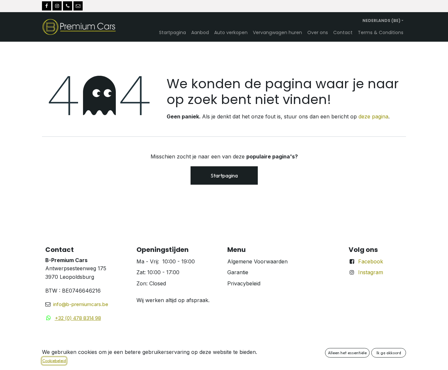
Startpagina (224, 175)
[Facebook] (46, 5)
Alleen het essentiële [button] (347, 352)
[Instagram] (57, 5)
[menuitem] (172, 32)
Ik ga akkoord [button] (389, 352)
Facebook (370, 261)
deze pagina (373, 116)
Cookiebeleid (54, 360)
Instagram (370, 272)
